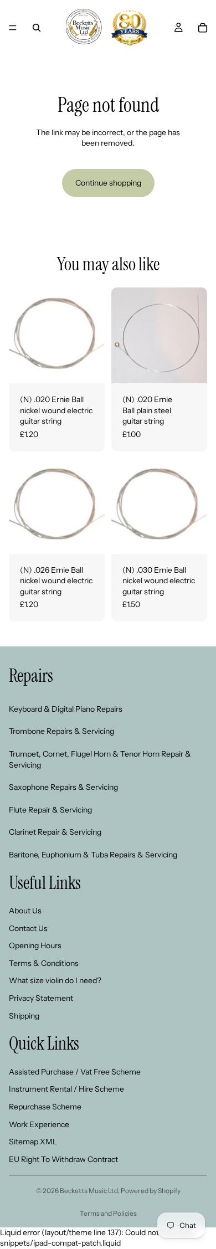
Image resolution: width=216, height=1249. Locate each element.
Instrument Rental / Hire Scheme (66, 1089)
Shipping (24, 1015)
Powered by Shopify (151, 1190)
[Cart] (203, 28)
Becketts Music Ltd (89, 1190)
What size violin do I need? (55, 980)
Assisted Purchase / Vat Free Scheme (75, 1071)
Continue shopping (108, 183)
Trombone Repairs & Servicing (61, 731)
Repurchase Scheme (45, 1107)
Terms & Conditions (44, 963)
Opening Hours (35, 945)
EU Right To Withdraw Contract (63, 1159)
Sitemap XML (33, 1142)
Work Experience (39, 1124)
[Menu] (12, 27)
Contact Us (28, 928)
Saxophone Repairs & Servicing (63, 787)
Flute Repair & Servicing (50, 809)
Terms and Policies (108, 1213)
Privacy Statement (41, 998)
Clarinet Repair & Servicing (55, 832)
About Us (25, 911)
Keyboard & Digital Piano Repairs (65, 708)
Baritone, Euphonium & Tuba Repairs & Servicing (93, 855)
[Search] (36, 28)
